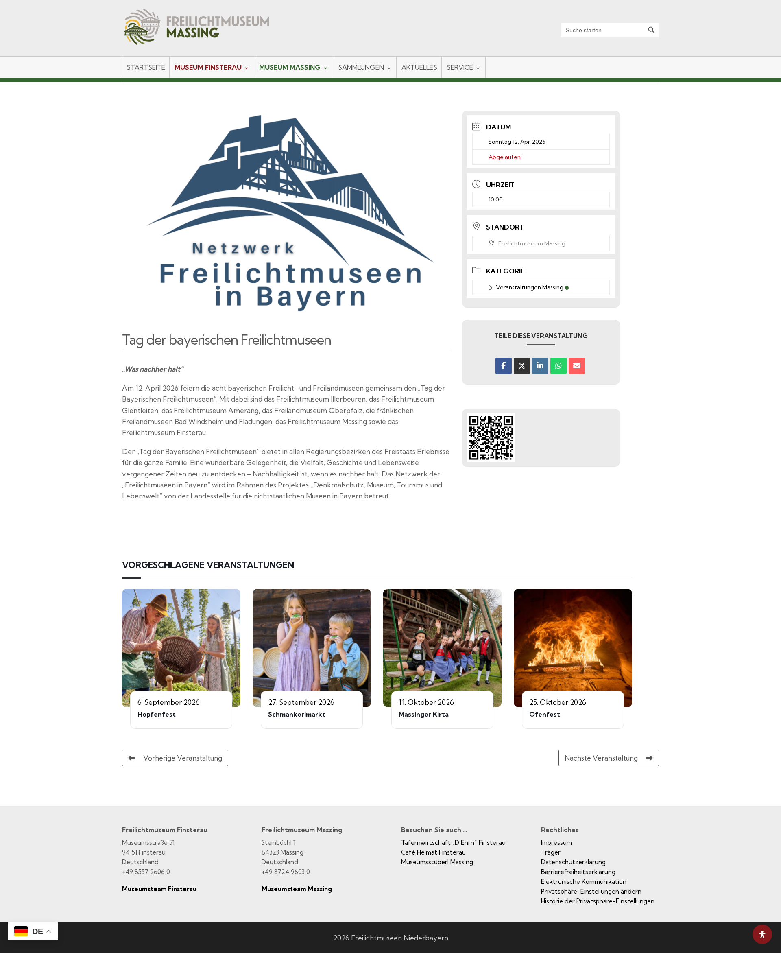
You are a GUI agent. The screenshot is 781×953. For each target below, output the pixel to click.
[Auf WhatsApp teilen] (558, 366)
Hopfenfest (156, 714)
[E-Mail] (577, 366)
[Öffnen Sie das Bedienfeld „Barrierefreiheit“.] (762, 934)
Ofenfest (544, 714)
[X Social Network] (522, 366)
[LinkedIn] (540, 366)
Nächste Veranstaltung (601, 758)
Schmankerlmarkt (296, 714)
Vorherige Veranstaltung (182, 758)
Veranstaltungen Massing (529, 287)
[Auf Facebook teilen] (503, 366)
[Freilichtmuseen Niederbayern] (204, 32)
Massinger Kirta (424, 714)
